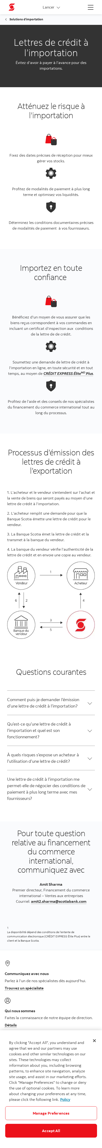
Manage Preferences (51, 1113)
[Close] (94, 1040)
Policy (65, 1099)
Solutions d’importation (26, 19)
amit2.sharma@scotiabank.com (58, 901)
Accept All (51, 1130)
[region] (51, 1089)
